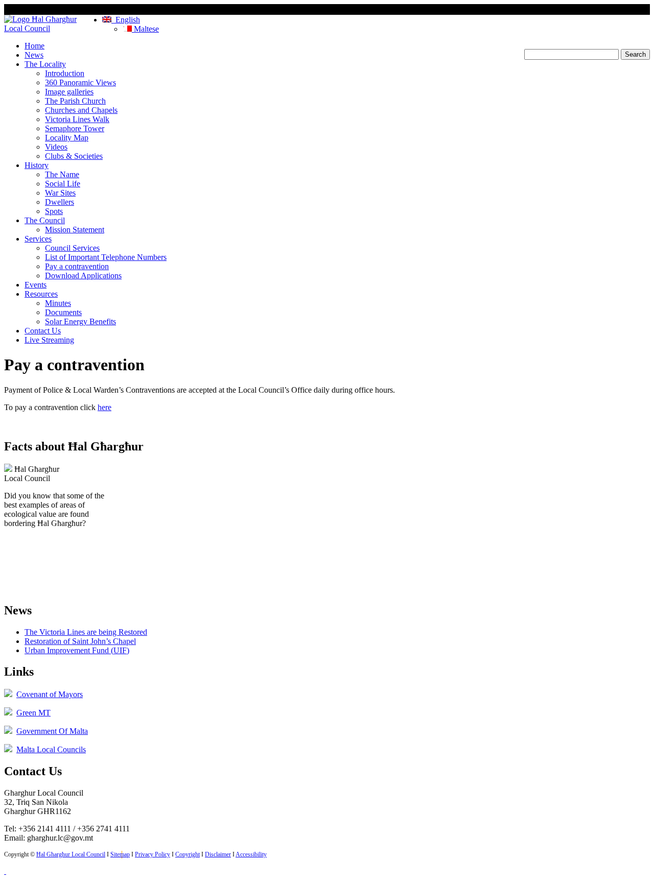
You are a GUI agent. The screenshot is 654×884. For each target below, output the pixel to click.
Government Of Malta (52, 731)
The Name (62, 174)
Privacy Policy (152, 854)
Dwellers (59, 202)
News (34, 55)
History (37, 165)
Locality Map (66, 137)
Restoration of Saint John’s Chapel (80, 641)
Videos (56, 146)
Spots (54, 211)
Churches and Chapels (81, 110)
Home (34, 45)
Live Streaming (49, 340)
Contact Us (43, 330)
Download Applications (83, 275)
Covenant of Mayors (49, 694)
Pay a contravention (77, 266)
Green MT (33, 712)
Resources (41, 294)
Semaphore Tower (74, 128)
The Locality (45, 64)
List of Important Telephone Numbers (106, 257)
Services (38, 238)
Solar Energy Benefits (80, 321)
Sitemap (120, 854)
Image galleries (69, 91)
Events (35, 284)
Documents (63, 312)
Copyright (187, 854)
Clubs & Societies (74, 156)
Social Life (62, 183)
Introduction (64, 73)
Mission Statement (74, 229)
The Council (45, 220)
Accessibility (251, 854)
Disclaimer (218, 854)
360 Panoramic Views (80, 82)
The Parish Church (75, 101)
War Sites (60, 192)
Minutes (58, 303)
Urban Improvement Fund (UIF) (77, 650)
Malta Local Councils (51, 749)
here (104, 407)
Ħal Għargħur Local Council (70, 854)
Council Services (72, 248)
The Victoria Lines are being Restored (86, 632)
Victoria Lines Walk (77, 119)
